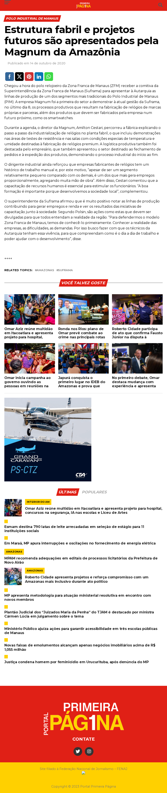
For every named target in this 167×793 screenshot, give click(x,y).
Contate (83, 739)
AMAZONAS (45, 270)
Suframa (65, 270)
